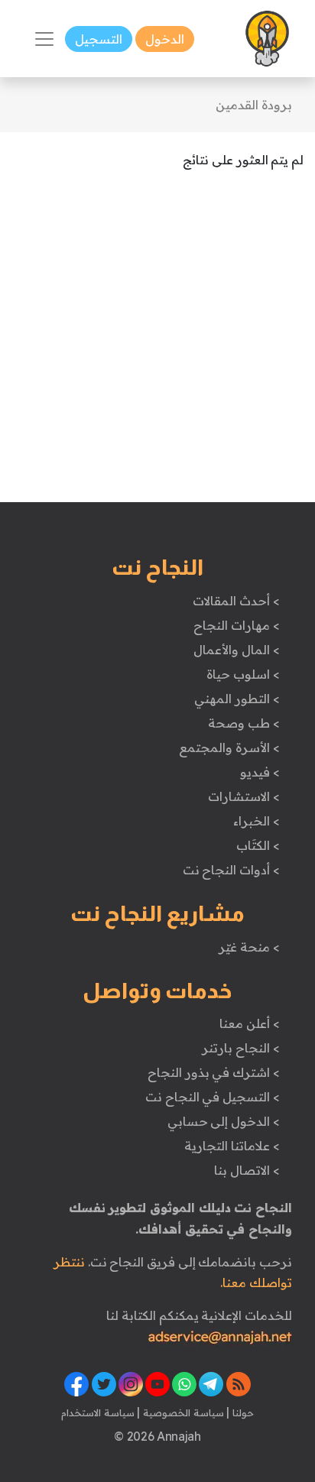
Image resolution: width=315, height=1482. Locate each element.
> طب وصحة (243, 723)
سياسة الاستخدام (98, 1412)
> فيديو (260, 772)
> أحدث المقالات (236, 600)
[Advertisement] (157, 344)
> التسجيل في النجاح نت (212, 1096)
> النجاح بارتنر (240, 1048)
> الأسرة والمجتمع (229, 747)
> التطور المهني (236, 698)
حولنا (241, 1412)
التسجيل (98, 39)
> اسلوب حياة (242, 674)
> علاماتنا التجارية (231, 1145)
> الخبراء (256, 821)
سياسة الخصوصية (181, 1412)
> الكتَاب (258, 845)
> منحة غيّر (249, 947)
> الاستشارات (244, 796)
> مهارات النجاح (236, 625)
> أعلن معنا (249, 1023)
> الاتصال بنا (246, 1170)
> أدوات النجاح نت (231, 869)
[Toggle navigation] (44, 39)
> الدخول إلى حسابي (223, 1121)
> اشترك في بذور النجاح (214, 1072)
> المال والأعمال (236, 649)
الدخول (164, 39)
